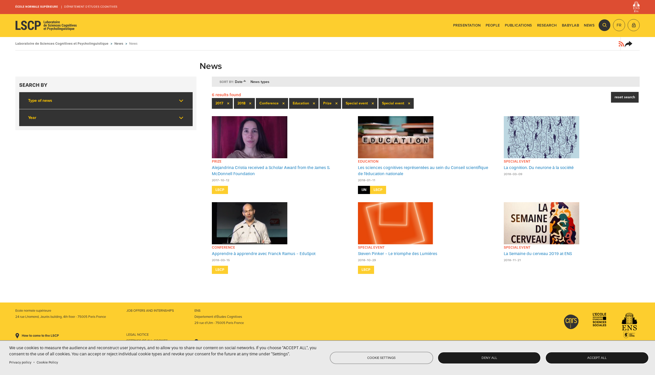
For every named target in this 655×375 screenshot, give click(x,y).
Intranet (634, 25)
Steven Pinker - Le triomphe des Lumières (397, 253)
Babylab (570, 25)
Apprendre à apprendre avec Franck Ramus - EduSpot (263, 253)
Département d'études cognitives (90, 6)
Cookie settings (381, 358)
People (493, 25)
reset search (625, 97)
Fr (619, 25)
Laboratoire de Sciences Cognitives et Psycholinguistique (46, 25)
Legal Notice (137, 335)
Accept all (597, 358)
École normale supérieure (36, 6)
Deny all (489, 358)
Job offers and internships (150, 311)
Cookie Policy (47, 362)
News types (259, 82)
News (589, 25)
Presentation (467, 25)
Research (547, 25)
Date (241, 82)
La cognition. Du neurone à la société (539, 167)
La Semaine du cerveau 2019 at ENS (538, 253)
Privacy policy (20, 362)
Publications (518, 25)
